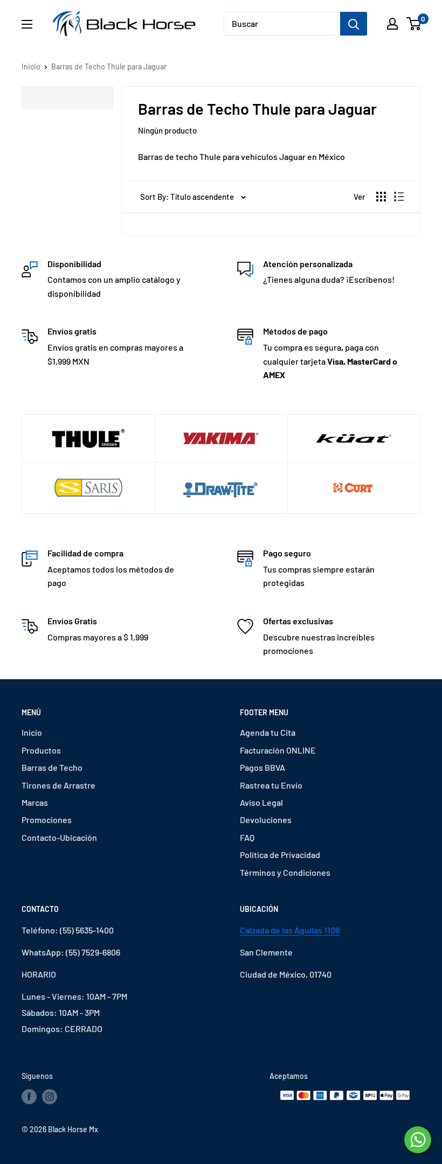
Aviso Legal (261, 802)
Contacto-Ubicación (59, 837)
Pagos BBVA (262, 767)
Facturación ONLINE (278, 750)
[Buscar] (353, 24)
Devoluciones (266, 819)
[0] (414, 23)
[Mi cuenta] (392, 24)
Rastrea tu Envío (271, 785)
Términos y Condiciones (285, 872)
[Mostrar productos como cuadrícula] (381, 196)
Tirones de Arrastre (58, 785)
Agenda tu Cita (267, 732)
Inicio (31, 66)
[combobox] (282, 24)
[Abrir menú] (27, 24)
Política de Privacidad (280, 854)
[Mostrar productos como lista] (399, 196)
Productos (41, 750)
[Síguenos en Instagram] (49, 1096)
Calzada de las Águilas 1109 (290, 930)
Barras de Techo (52, 767)
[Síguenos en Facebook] (29, 1096)
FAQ (247, 837)
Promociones (47, 819)
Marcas (35, 802)
